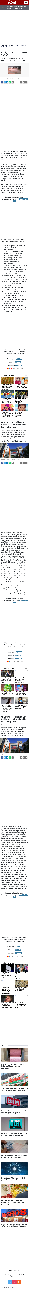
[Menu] (26, 2)
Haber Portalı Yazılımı (9, 1287)
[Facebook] (2, 82)
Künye (10, 1275)
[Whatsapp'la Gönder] (10, 82)
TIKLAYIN (19, 359)
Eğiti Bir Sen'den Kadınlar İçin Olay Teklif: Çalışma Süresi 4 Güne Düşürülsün (16, 8)
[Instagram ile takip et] (14, 1282)
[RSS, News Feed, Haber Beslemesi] (19, 1282)
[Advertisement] (14, 27)
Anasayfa (3, 1275)
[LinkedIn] (7, 82)
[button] (21, 82)
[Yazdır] (13, 82)
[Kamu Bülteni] (12, 2)
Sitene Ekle (14, 1277)
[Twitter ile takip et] (10, 1282)
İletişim (15, 1275)
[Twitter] (5, 82)
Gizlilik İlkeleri (22, 1275)
